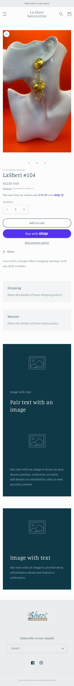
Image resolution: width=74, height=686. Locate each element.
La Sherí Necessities (32, 680)
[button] (5, 14)
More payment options (37, 242)
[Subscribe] (62, 648)
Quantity (8, 201)
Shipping (7, 188)
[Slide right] (45, 163)
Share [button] (10, 251)
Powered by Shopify (48, 680)
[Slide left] (29, 163)
